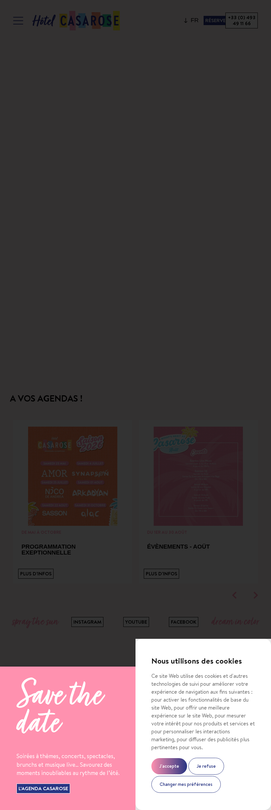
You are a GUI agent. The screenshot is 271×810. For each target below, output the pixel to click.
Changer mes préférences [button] (186, 784)
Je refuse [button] (206, 766)
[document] (135, 405)
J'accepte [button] (169, 766)
